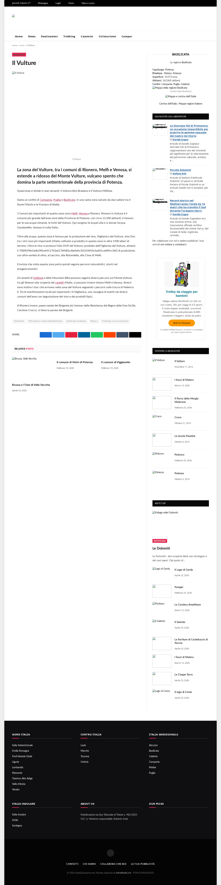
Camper (127, 36)
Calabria (185, 84)
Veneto (16, 789)
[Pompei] (161, 591)
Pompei (179, 587)
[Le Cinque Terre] (161, 678)
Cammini (87, 36)
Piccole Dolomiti (180, 170)
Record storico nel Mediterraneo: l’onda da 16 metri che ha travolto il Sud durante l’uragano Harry (188, 205)
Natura (94, 321)
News (31, 36)
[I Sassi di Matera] (161, 383)
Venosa (83, 213)
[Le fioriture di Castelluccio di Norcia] (161, 643)
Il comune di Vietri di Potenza (75, 362)
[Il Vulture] (161, 365)
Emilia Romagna (20, 751)
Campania (46, 199)
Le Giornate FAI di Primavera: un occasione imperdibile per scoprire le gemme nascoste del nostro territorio (189, 131)
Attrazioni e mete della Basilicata (45, 321)
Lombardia (17, 767)
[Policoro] (161, 458)
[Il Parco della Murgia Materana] (161, 402)
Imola (22, 45)
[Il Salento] (161, 626)
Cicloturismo (107, 36)
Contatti (72, 864)
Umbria (84, 762)
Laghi (58, 3)
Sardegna (17, 826)
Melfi (74, 213)
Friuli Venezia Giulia (22, 756)
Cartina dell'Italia (168, 104)
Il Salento (180, 622)
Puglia (57, 199)
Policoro (179, 454)
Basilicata (19, 54)
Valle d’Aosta (18, 784)
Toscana (85, 756)
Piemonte (17, 773)
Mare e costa (88, 3)
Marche (85, 751)
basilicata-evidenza (76, 321)
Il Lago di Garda (184, 570)
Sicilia (15, 820)
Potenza (169, 70)
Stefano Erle (179, 173)
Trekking (69, 36)
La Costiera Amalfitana (188, 604)
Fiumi (71, 3)
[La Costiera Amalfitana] (161, 608)
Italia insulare (19, 814)
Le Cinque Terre (184, 674)
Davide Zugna (180, 139)
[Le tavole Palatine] (161, 440)
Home (19, 36)
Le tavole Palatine (185, 436)
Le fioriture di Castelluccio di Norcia (191, 641)
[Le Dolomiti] (180, 527)
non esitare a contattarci (173, 244)
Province (157, 73)
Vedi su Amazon (181, 322)
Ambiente (19, 321)
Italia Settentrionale (22, 745)
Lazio (83, 745)
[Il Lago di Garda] (161, 573)
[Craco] (161, 421)
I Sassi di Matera (184, 380)
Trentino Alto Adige (22, 778)
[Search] (207, 36)
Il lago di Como (183, 692)
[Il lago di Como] (161, 696)
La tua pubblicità (143, 864)
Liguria (15, 762)
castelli (59, 282)
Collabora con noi (113, 864)
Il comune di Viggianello (115, 362)
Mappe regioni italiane (190, 104)
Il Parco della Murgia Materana (187, 400)
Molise (152, 767)
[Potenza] (161, 477)
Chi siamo (89, 864)
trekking (38, 278)
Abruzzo (153, 745)
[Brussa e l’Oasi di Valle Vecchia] (32, 368)
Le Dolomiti (161, 548)
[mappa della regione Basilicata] (169, 88)
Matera (168, 73)
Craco (178, 417)
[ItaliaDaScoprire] (46, 19)
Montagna (43, 3)
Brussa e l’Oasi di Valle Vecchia (31, 385)
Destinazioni (49, 36)
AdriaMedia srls (124, 873)
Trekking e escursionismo (115, 321)
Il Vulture (180, 361)
